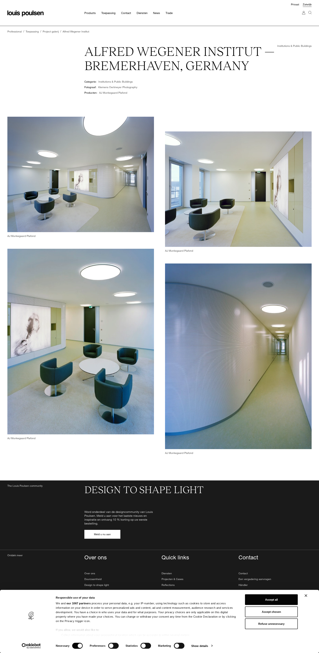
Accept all (271, 599)
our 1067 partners (78, 603)
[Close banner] (306, 595)
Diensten (167, 573)
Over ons (89, 573)
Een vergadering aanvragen (255, 579)
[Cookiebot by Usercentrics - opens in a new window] (31, 646)
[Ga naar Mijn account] (304, 16)
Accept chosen (271, 611)
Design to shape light (96, 584)
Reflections (168, 584)
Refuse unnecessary (271, 623)
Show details (199, 645)
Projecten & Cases (172, 579)
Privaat (295, 4)
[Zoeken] (310, 16)
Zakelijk (307, 4)
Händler (243, 584)
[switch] (113, 646)
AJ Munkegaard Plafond (113, 92)
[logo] (25, 13)
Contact (243, 573)
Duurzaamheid (93, 579)
